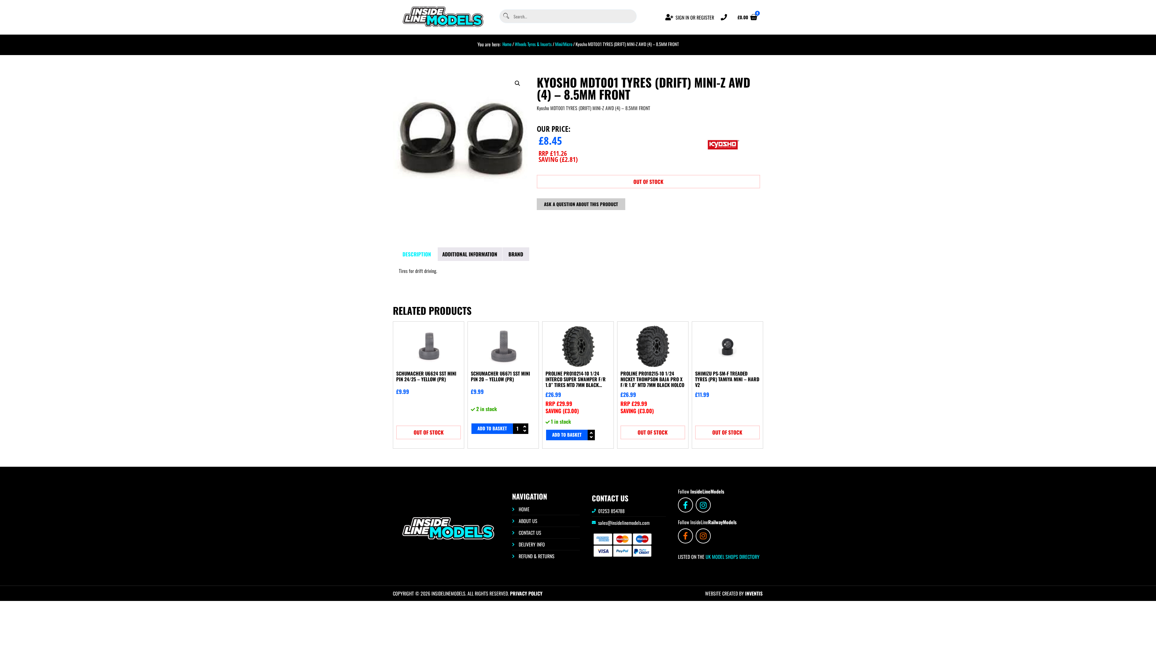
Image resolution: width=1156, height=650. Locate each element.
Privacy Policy (526, 593)
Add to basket (492, 428)
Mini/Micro (563, 44)
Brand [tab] (515, 254)
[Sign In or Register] (669, 17)
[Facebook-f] (685, 504)
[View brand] (722, 165)
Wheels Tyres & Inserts (533, 44)
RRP (553, 153)
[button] (517, 83)
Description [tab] (416, 254)
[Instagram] (703, 504)
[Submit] (506, 16)
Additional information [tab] (469, 254)
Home (506, 44)
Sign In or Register (695, 17)
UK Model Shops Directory (732, 556)
